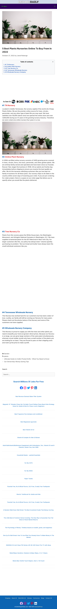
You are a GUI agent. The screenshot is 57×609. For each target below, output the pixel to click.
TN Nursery (10, 105)
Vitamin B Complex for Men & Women (28, 437)
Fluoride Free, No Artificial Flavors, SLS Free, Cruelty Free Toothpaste (28, 486)
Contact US (49, 598)
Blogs (42, 598)
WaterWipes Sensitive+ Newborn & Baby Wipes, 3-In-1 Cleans (28, 553)
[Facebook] (21, 388)
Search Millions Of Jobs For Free (28, 381)
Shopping (7, 598)
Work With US (22, 598)
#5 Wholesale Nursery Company (15, 72)
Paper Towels (28, 478)
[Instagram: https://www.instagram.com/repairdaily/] (25, 388)
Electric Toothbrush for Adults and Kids (28, 494)
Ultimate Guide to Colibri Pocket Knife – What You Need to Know (26, 359)
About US (14, 598)
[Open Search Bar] (54, 6)
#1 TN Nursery (9, 64)
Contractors (36, 598)
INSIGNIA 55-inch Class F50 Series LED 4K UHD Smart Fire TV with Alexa (28, 545)
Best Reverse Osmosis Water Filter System (28, 396)
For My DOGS (28, 471)
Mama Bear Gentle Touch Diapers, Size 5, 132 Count (28, 561)
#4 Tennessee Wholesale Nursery (16, 70)
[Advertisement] (28, 87)
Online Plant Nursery (14, 157)
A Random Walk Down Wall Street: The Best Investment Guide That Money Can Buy (28, 510)
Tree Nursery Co (12, 231)
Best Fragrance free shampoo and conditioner (29, 414)
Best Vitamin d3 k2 (28, 429)
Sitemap (29, 598)
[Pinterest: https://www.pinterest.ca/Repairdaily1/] (32, 388)
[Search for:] (28, 374)
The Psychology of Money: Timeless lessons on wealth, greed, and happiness (28, 527)
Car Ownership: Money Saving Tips (16, 361)
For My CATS (29, 463)
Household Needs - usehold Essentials (28, 455)
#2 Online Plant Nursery (12, 66)
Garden (6, 354)
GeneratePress (38, 606)
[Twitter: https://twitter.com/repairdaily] (28, 388)
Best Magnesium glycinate (29, 422)
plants (6, 356)
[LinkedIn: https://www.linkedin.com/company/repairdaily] (35, 388)
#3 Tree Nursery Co (11, 68)
